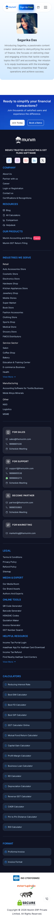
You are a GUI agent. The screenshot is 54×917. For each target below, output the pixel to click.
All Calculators (13, 215)
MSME (6, 414)
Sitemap (7, 571)
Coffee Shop (9, 352)
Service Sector (10, 343)
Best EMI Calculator (17, 694)
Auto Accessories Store (14, 269)
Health (6, 372)
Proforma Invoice (16, 851)
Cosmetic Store (10, 274)
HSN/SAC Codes (11, 615)
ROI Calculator (15, 827)
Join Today (17, 123)
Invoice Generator (11, 625)
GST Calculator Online (19, 725)
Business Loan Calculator (20, 766)
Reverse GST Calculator (19, 796)
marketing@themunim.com (22, 533)
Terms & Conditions (12, 557)
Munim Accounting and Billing (21, 238)
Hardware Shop (10, 283)
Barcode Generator (12, 610)
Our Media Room (11, 584)
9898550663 (15, 507)
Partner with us (10, 178)
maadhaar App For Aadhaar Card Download (24, 647)
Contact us (8, 193)
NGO (5, 404)
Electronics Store (11, 278)
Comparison (12, 220)
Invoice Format (15, 862)
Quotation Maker (11, 620)
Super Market (9, 302)
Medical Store (9, 327)
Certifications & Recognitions (17, 198)
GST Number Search (13, 630)
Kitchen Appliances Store (15, 288)
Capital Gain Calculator (19, 745)
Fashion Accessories (13, 312)
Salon (5, 348)
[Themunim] (11, 7)
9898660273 (15, 478)
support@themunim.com (21, 468)
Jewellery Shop (10, 293)
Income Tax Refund (12, 652)
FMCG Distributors (12, 336)
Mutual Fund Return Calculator (23, 735)
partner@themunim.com (21, 502)
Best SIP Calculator (17, 715)
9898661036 (15, 444)
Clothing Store (10, 317)
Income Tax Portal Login (14, 642)
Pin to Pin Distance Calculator (22, 816)
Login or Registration (13, 188)
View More (8, 376)
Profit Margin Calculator (19, 755)
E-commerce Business (14, 367)
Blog (8, 210)
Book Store (8, 307)
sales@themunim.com (20, 439)
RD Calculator (14, 776)
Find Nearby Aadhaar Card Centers (20, 657)
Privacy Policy (9, 562)
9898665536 (15, 473)
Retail (6, 264)
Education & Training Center (16, 362)
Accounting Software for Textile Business (23, 388)
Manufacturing (10, 383)
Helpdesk (10, 225)
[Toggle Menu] (45, 7)
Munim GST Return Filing (15, 243)
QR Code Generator (12, 606)
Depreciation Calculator (19, 786)
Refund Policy (9, 566)
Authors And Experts (13, 593)
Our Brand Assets (11, 588)
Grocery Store (10, 331)
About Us (7, 174)
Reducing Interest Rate (19, 684)
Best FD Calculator (17, 705)
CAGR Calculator (16, 806)
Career (6, 183)
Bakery (6, 357)
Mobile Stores (9, 298)
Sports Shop (9, 322)
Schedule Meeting (18, 512)
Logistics (7, 409)
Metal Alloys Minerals (13, 393)
